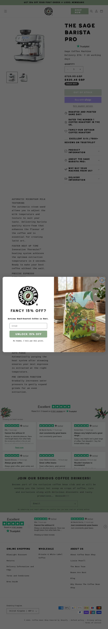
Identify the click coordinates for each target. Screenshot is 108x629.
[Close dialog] (102, 280)
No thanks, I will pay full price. (28, 341)
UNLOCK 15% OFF (28, 334)
